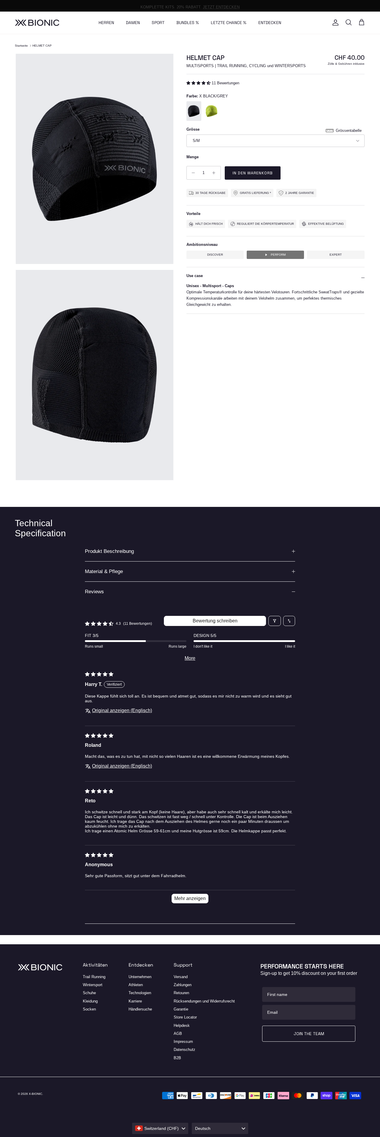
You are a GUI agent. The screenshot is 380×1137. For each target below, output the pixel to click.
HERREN (106, 22)
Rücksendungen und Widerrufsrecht (204, 1001)
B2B (177, 1058)
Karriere (135, 1001)
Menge (192, 156)
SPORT (158, 22)
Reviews (94, 591)
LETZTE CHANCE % (228, 22)
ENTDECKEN (269, 22)
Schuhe (89, 993)
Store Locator (185, 1017)
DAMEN (133, 22)
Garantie (181, 1009)
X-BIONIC (35, 1093)
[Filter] (274, 621)
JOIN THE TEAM (309, 1033)
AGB (178, 1033)
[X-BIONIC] (37, 23)
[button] (199, 83)
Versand (181, 977)
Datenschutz (184, 1049)
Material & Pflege (104, 571)
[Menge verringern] (192, 172)
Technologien (140, 993)
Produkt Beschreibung (109, 551)
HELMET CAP (42, 45)
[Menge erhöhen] (215, 172)
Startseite (21, 45)
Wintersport (92, 985)
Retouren (181, 993)
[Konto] (334, 22)
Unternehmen (140, 977)
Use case (194, 275)
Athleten (136, 985)
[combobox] (160, 1128)
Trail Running (94, 977)
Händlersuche (140, 1009)
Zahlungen (182, 985)
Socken (89, 1009)
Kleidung (90, 1001)
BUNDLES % (187, 22)
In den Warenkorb (252, 172)
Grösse (193, 129)
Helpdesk (182, 1025)
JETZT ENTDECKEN (221, 5)
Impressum (183, 1041)
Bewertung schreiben (215, 620)
